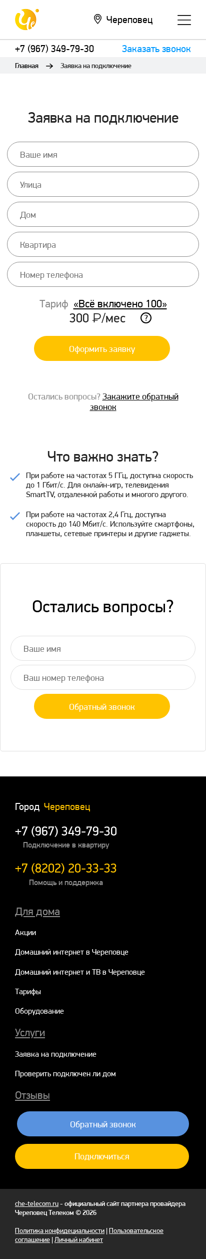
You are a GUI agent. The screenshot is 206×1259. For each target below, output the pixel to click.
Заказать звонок (156, 49)
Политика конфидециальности (59, 1230)
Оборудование (39, 1011)
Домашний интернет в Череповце (71, 952)
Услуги (30, 1032)
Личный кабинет (78, 1239)
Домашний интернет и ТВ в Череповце (80, 972)
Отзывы (32, 1094)
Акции (25, 932)
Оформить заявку (102, 348)
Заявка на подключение (55, 1054)
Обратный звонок (102, 706)
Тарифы (28, 991)
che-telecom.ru (36, 1203)
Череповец (129, 20)
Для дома (37, 911)
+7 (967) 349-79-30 (54, 49)
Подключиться (102, 1156)
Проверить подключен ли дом (65, 1073)
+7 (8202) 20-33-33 (66, 868)
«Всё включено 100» (120, 303)
